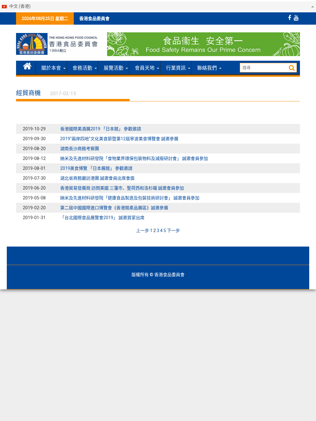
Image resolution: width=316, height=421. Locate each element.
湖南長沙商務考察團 (79, 148)
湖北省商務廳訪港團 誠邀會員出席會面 (97, 178)
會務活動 (82, 68)
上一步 (142, 230)
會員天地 (145, 68)
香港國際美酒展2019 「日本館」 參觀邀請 (100, 128)
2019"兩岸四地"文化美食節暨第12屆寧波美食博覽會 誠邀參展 (119, 138)
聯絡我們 (207, 68)
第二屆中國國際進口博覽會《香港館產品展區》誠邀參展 (114, 207)
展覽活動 (113, 68)
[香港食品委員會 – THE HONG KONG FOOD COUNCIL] (27, 65)
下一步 (173, 230)
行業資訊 (176, 68)
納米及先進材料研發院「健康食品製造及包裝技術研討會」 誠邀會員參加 (129, 197)
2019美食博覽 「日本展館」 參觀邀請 (96, 168)
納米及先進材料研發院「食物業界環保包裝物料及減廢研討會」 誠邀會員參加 (134, 158)
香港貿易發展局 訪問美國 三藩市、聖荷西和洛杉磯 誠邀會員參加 (122, 188)
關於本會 (51, 68)
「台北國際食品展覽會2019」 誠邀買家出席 (102, 217)
